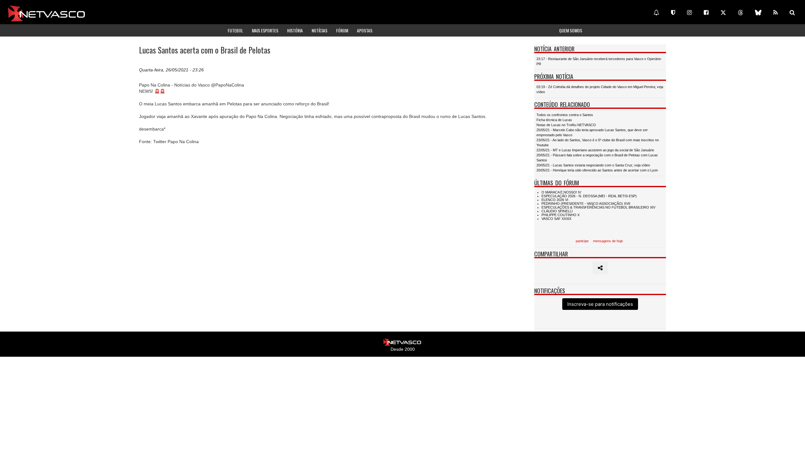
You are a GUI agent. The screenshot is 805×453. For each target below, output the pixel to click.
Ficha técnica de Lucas (554, 120)
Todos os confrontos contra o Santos (564, 115)
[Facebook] (706, 12)
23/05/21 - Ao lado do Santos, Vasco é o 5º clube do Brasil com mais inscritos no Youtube (597, 142)
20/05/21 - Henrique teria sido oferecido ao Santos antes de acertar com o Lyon (597, 170)
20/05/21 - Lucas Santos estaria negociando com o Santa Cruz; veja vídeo (593, 165)
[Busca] (792, 12)
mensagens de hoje (608, 241)
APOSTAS (364, 30)
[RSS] (775, 12)
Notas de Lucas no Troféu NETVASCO (566, 125)
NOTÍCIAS (319, 30)
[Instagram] (689, 12)
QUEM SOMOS (570, 30)
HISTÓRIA (295, 30)
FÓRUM (342, 30)
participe (582, 241)
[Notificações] (656, 12)
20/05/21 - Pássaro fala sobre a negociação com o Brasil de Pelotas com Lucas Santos (597, 157)
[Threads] (740, 12)
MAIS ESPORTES (265, 30)
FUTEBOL (235, 30)
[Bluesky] (758, 12)
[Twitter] (723, 12)
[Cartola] (673, 12)
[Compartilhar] (600, 268)
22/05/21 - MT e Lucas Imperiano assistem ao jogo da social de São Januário (595, 150)
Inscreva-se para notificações (600, 304)
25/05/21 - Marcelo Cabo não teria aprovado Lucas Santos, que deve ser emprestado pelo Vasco (592, 132)
